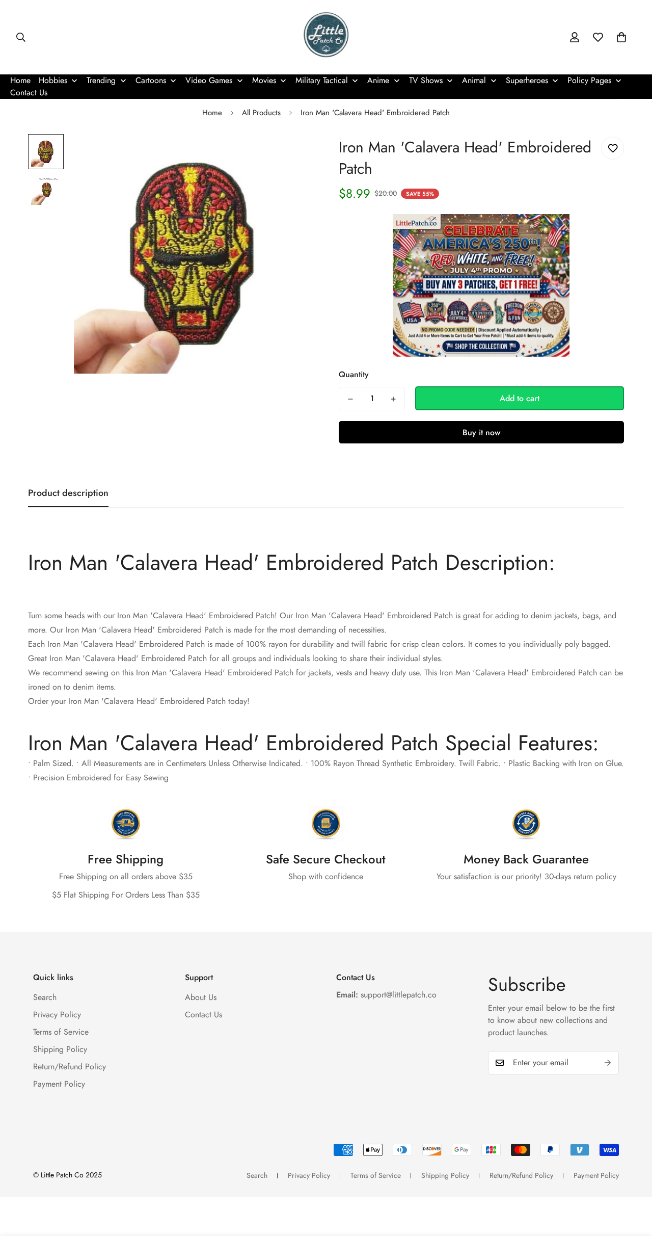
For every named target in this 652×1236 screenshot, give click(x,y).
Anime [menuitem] (378, 80)
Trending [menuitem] (101, 80)
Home (212, 112)
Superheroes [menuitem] (527, 80)
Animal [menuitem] (474, 80)
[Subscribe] (607, 1062)
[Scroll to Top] (632, 1180)
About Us (200, 997)
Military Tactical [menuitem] (321, 80)
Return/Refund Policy (69, 1066)
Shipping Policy (60, 1049)
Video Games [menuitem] (208, 80)
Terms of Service (61, 1032)
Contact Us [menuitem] (28, 92)
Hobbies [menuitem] (53, 80)
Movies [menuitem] (264, 80)
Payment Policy (59, 1084)
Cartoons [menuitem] (150, 80)
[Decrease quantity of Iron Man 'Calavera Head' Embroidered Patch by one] (350, 399)
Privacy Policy (57, 1014)
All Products (261, 112)
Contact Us (203, 1014)
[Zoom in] (291, 155)
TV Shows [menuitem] (426, 80)
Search (45, 997)
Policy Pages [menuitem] (589, 80)
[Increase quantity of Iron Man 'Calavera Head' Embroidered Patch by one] (393, 399)
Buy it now (481, 432)
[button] (621, 37)
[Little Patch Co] (326, 37)
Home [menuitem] (20, 80)
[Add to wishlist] (612, 148)
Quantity (354, 375)
